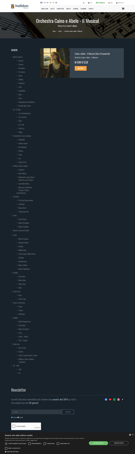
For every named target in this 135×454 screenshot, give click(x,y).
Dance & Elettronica (19, 302)
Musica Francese (23, 239)
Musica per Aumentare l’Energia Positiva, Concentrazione (24, 190)
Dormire (20, 351)
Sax (19, 158)
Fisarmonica (21, 325)
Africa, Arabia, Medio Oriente (26, 254)
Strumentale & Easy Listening (22, 136)
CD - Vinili (16, 365)
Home (54, 31)
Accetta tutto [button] (98, 443)
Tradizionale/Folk (23, 211)
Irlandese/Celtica (23, 242)
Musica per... (16, 344)
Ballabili (15, 317)
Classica (20, 60)
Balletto (20, 79)
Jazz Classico (22, 117)
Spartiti (68, 9)
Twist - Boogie (22, 340)
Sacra (20, 98)
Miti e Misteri (22, 173)
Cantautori (21, 204)
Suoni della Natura (23, 183)
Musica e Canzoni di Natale (21, 230)
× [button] (133, 434)
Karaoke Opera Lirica (24, 105)
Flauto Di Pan (22, 162)
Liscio (20, 333)
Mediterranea (22, 250)
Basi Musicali (22, 147)
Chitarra (20, 151)
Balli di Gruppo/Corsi (24, 321)
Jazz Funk (21, 124)
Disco (20, 295)
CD (19, 373)
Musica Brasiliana (23, 223)
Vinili (19, 369)
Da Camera (21, 72)
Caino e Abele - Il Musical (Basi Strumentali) (92, 53)
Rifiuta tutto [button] (119, 443)
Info (81, 68)
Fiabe (20, 287)
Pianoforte (21, 83)
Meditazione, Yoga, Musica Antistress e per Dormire (26, 178)
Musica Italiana (22, 265)
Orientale (21, 257)
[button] (45, 452)
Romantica (21, 68)
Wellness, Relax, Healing (20, 166)
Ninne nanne (22, 280)
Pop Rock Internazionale (25, 200)
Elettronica (21, 314)
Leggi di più (33, 440)
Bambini (15, 272)
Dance (20, 306)
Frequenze (21, 169)
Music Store (44, 9)
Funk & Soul (16, 291)
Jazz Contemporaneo (24, 113)
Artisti (52, 9)
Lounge (20, 310)
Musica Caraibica (23, 226)
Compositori (60, 9)
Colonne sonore (22, 143)
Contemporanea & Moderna (26, 102)
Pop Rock (16, 196)
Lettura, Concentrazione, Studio (27, 355)
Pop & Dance (22, 219)
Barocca (20, 64)
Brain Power (22, 348)
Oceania (20, 246)
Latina (15, 215)
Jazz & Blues (17, 109)
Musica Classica (18, 57)
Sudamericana (22, 261)
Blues (20, 121)
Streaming (83, 9)
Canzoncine (21, 276)
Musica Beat (22, 208)
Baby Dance (22, 284)
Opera (20, 94)
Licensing (75, 9)
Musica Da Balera (23, 329)
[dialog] (67, 443)
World (15, 235)
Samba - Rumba (23, 336)
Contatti (91, 9)
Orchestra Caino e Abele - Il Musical (86, 57)
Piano (20, 154)
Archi (20, 87)
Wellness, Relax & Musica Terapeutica (26, 360)
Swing (20, 132)
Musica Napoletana (24, 269)
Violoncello (21, 139)
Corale (20, 75)
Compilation (21, 90)
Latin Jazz (21, 128)
